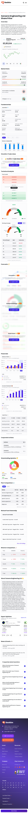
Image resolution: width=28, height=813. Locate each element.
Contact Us (17, 764)
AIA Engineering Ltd (6, 495)
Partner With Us (6, 767)
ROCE (17, 137)
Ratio (8, 486)
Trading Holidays (18, 756)
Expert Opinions (18, 748)
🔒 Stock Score (7, 46)
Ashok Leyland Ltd (6, 501)
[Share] (11, 635)
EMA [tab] (24, 223)
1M (10, 63)
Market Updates (18, 754)
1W (7, 63)
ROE (4, 137)
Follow (18, 622)
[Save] (20, 635)
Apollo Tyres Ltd (6, 498)
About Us (4, 764)
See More (4, 632)
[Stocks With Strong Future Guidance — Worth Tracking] (11, 628)
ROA (8, 137)
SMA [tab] (20, 223)
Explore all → (24, 617)
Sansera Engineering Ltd (7, 492)
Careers (4, 769)
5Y (17, 63)
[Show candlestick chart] (20, 63)
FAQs (3, 772)
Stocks (3, 756)
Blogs (3, 748)
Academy (4, 754)
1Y (13, 63)
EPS (12, 137)
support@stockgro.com (9, 731)
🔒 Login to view (14, 165)
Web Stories (5, 751)
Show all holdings (21, 543)
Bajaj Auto (4, 504)
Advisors (17, 751)
